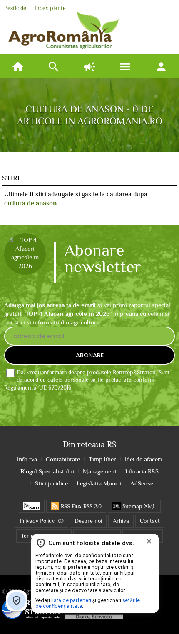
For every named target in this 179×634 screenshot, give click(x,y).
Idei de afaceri (143, 459)
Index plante (50, 8)
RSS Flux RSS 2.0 (80, 506)
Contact (150, 521)
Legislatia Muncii (99, 483)
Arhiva (121, 521)
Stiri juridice (51, 483)
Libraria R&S (142, 471)
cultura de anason (30, 203)
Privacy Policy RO (42, 521)
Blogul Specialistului (47, 471)
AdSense (141, 483)
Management (100, 471)
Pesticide (15, 8)
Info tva (27, 459)
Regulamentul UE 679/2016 (38, 388)
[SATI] (32, 506)
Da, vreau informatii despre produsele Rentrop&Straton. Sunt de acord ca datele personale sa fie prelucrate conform (87, 380)
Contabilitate (63, 459)
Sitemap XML (138, 506)
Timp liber (102, 459)
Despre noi (88, 521)
